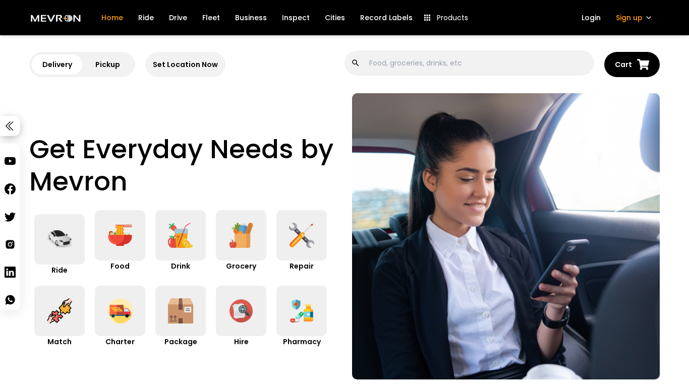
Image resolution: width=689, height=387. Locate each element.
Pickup (107, 64)
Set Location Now (185, 64)
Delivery (57, 64)
